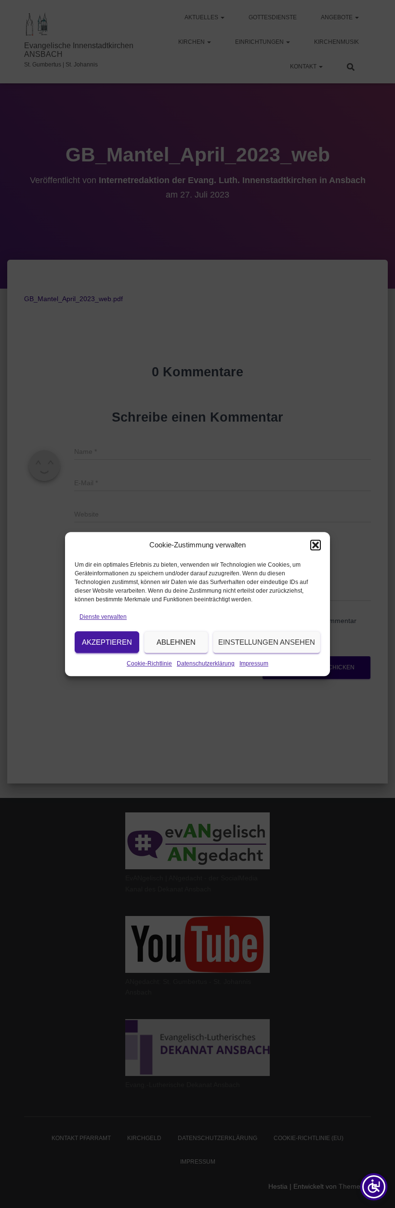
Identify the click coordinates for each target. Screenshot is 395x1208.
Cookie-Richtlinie (149, 664)
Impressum (253, 664)
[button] (315, 545)
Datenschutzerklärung (206, 664)
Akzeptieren (107, 642)
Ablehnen (176, 642)
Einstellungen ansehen (266, 642)
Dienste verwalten (103, 616)
